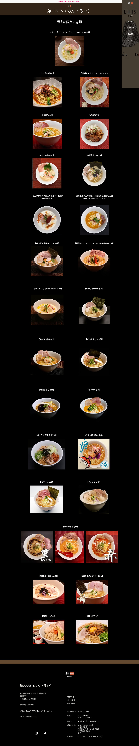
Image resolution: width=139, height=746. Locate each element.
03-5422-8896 (29, 705)
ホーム (131, 15)
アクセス (131, 40)
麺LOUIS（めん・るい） (69, 10)
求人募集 (131, 34)
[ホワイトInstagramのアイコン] (36, 733)
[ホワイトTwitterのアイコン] (45, 733)
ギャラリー (130, 27)
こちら (34, 717)
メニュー (131, 21)
